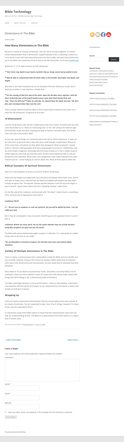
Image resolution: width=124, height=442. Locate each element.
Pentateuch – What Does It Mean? (101, 70)
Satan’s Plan (73, 339)
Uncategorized (28, 324)
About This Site (20, 23)
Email (8, 393)
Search (92, 56)
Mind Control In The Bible (105, 98)
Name (8, 384)
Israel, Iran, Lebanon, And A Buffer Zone (103, 73)
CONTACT (34, 23)
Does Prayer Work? (96, 85)
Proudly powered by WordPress (15, 432)
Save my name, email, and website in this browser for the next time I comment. (40, 412)
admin (91, 110)
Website (8, 403)
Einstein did (73, 60)
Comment (9, 357)
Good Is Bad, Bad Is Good (98, 82)
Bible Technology (18, 11)
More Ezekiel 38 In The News (106, 104)
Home (7, 23)
